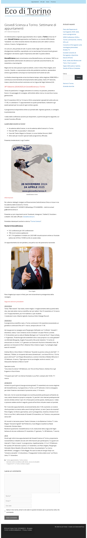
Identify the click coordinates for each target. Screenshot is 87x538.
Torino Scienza (36, 221)
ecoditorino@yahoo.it (15, 530)
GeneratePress (79, 527)
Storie (47, 2)
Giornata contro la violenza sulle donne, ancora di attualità (22, 462)
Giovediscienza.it (28, 217)
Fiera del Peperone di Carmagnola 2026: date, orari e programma (71, 31)
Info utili (42, 2)
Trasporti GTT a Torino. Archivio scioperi (18, 464)
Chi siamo (29, 528)
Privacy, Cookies (27, 530)
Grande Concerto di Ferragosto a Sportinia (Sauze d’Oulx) (70, 55)
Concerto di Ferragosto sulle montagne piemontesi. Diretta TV (72, 47)
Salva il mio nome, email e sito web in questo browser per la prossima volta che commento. (32, 511)
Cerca (65, 74)
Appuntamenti (35, 2)
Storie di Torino (68, 83)
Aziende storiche (68, 86)
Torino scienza (23, 460)
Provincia (53, 2)
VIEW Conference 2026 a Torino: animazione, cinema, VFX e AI (72, 39)
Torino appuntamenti (12, 460)
